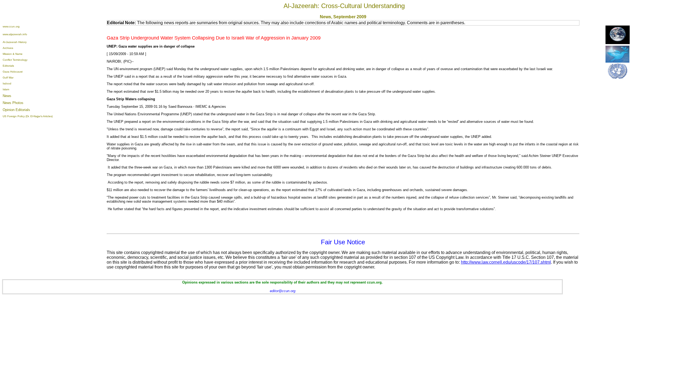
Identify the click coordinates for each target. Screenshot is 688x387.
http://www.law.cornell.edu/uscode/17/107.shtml (506, 262)
